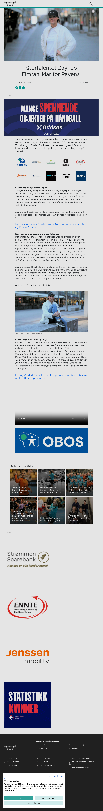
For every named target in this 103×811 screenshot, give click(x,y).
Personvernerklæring (54, 776)
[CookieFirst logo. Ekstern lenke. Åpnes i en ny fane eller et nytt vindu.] (5, 778)
